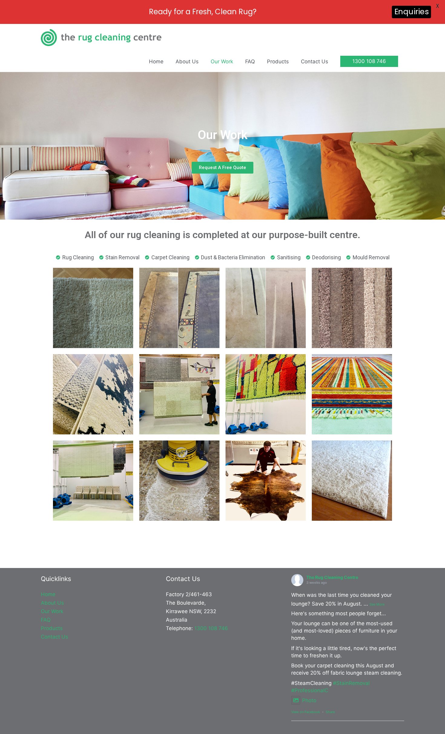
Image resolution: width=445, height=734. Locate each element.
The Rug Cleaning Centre (332, 577)
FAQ (46, 620)
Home (48, 594)
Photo (309, 700)
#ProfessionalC (309, 690)
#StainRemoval (351, 683)
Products (52, 628)
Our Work (52, 611)
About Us (52, 603)
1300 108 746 (211, 628)
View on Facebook (305, 712)
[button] (369, 61)
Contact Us (54, 637)
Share (330, 712)
